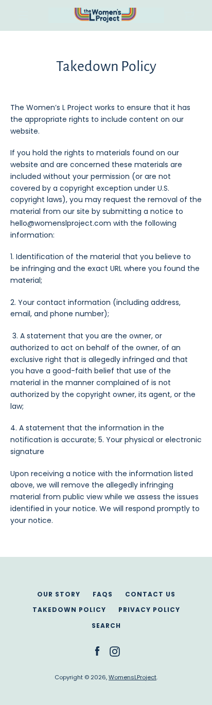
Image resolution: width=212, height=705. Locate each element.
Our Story (58, 594)
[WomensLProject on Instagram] (115, 651)
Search (106, 625)
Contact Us (150, 594)
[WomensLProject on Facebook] (97, 651)
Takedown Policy (69, 609)
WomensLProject (132, 677)
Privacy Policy (149, 609)
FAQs (103, 594)
